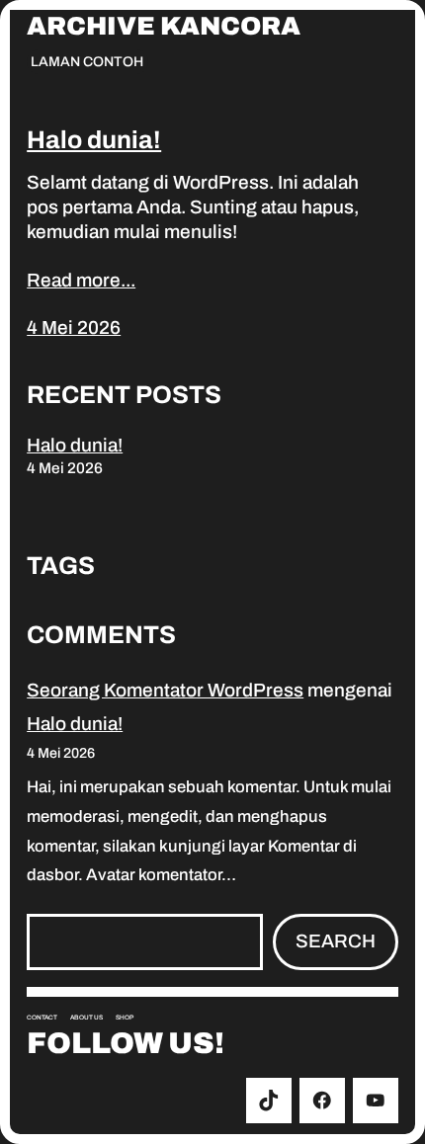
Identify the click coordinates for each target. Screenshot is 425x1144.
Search (336, 941)
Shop (124, 1017)
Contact (42, 1017)
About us (86, 1017)
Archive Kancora (163, 27)
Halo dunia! (94, 139)
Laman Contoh (87, 61)
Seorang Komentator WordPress (165, 690)
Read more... (81, 280)
